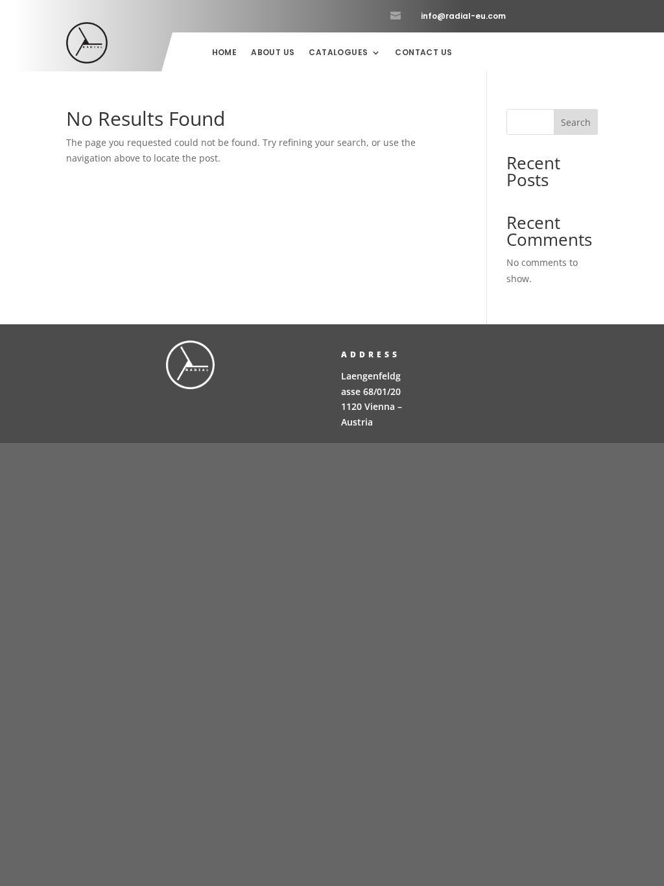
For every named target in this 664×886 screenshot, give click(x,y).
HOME (224, 53)
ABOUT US (272, 53)
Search (576, 122)
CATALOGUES (338, 53)
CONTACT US (423, 53)
